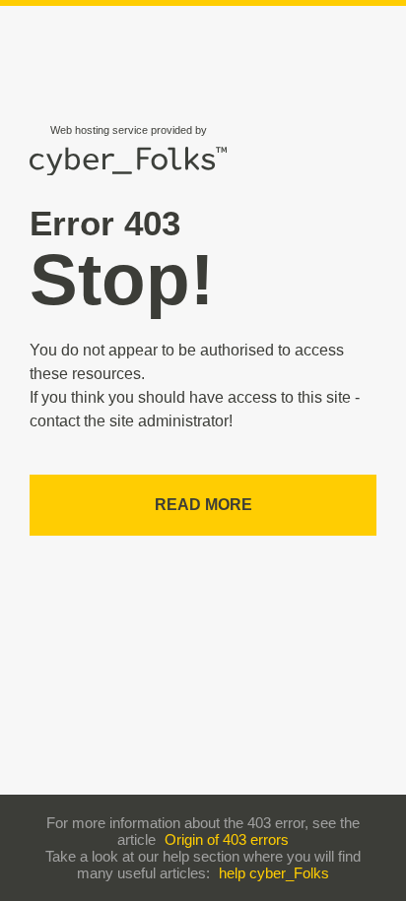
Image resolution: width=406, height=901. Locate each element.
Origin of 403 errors (227, 839)
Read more (203, 504)
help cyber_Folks (274, 873)
